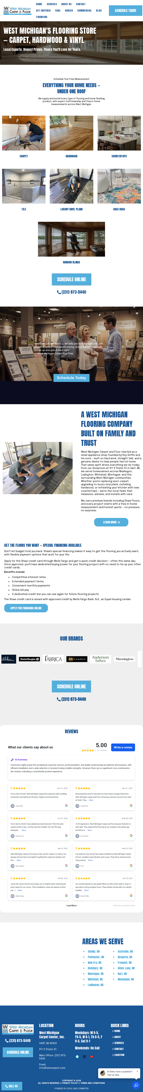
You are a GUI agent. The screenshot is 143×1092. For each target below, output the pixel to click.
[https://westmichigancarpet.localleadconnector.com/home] (18, 1029)
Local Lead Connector (77, 1089)
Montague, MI (95, 974)
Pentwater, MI (96, 957)
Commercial (84, 10)
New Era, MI (94, 962)
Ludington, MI (95, 985)
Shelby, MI (94, 951)
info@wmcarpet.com (52, 1068)
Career (69, 10)
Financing (41, 17)
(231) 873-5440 (74, 292)
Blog (99, 10)
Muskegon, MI (126, 979)
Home (39, 4)
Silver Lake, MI (126, 968)
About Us (66, 4)
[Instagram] (84, 1056)
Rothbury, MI (95, 968)
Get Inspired (43, 10)
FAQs (57, 10)
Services (52, 4)
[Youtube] (91, 1056)
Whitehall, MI (95, 979)
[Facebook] (77, 1056)
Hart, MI (122, 974)
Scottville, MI (125, 951)
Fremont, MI (125, 962)
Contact (80, 4)
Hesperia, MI (125, 957)
